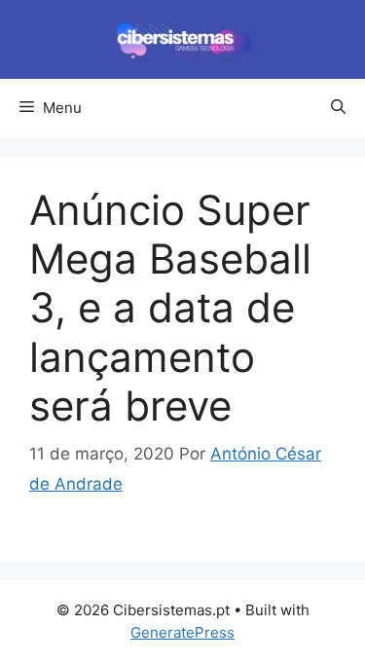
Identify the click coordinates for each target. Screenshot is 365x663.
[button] (338, 108)
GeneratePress (182, 632)
